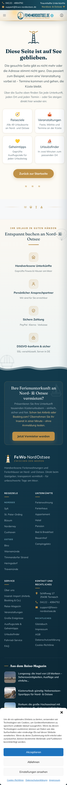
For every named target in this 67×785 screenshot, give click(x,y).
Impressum (54, 780)
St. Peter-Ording (13, 514)
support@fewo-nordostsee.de (49, 609)
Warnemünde (11, 551)
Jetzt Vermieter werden (33, 436)
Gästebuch (41, 623)
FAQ (6, 645)
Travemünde (11, 569)
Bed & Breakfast (44, 531)
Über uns (9, 590)
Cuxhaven (9, 532)
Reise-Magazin (12, 606)
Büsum (8, 520)
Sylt (6, 508)
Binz (6, 545)
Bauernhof (41, 537)
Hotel (38, 520)
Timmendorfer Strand (16, 557)
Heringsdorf (11, 563)
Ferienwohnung (44, 502)
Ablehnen (33, 762)
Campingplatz (43, 543)
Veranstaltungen (13, 612)
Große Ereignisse (13, 618)
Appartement (42, 514)
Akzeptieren (33, 752)
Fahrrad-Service (13, 640)
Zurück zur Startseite (33, 173)
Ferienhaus (41, 508)
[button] (61, 712)
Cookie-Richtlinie (15, 780)
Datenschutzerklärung (36, 780)
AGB (37, 634)
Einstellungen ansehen (33, 772)
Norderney (10, 526)
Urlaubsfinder (11, 634)
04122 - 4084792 (50, 602)
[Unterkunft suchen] (52, 15)
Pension (39, 526)
